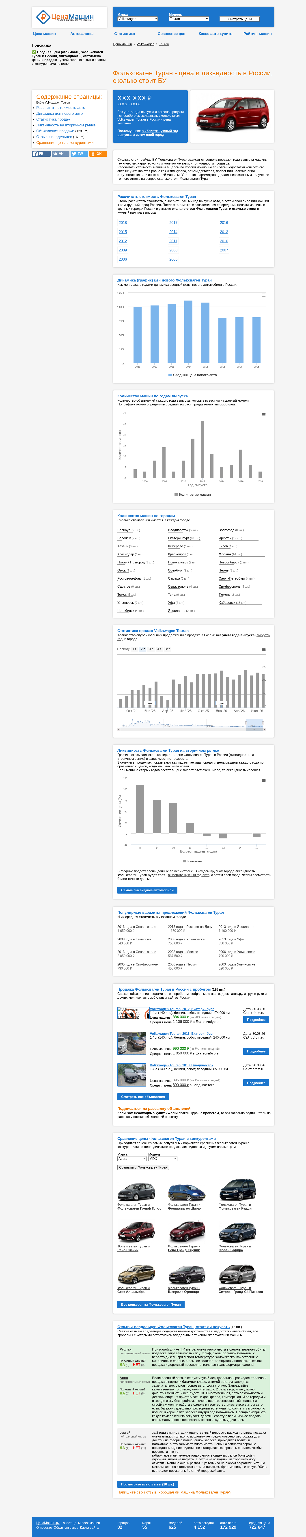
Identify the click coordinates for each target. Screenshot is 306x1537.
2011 (173, 241)
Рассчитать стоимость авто (60, 107)
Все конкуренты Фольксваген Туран (151, 1304)
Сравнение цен (171, 33)
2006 (123, 259)
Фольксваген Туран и (139, 1206)
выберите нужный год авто (188, 875)
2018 (123, 222)
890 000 (181, 1084)
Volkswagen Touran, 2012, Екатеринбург (182, 1009)
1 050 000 (182, 1053)
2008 (173, 250)
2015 (123, 231)
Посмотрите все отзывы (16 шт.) (147, 1484)
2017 (173, 222)
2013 (224, 231)
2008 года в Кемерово (134, 939)
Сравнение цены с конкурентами (65, 142)
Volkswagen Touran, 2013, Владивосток (181, 1065)
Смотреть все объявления (143, 1097)
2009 (123, 250)
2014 (173, 231)
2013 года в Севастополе (136, 927)
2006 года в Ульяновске (237, 952)
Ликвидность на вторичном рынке (65, 125)
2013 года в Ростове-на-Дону (190, 927)
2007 (224, 250)
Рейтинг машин (258, 33)
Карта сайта (89, 1527)
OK (98, 154)
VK (60, 154)
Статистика (124, 33)
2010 (224, 241)
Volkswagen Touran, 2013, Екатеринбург (182, 1033)
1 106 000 (182, 1021)
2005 (173, 259)
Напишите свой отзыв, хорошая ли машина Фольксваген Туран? (174, 1492)
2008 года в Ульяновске (186, 939)
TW (79, 154)
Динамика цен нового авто (59, 113)
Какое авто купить (215, 33)
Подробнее (256, 1020)
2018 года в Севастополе (136, 952)
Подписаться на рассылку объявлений (153, 1108)
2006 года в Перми (182, 964)
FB (39, 154)
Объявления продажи (55, 131)
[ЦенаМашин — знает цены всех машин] (64, 23)
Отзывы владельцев (54, 136)
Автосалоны (82, 33)
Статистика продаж (53, 119)
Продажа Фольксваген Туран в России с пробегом (164, 989)
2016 (224, 222)
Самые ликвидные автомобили (147, 890)
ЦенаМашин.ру (48, 1523)
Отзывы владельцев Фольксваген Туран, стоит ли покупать (173, 1327)
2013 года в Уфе (231, 939)
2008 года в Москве (183, 952)
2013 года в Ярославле (236, 927)
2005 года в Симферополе (137, 964)
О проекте (44, 1527)
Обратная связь (66, 1527)
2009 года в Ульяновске (237, 964)
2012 (123, 241)
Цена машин (44, 33)
